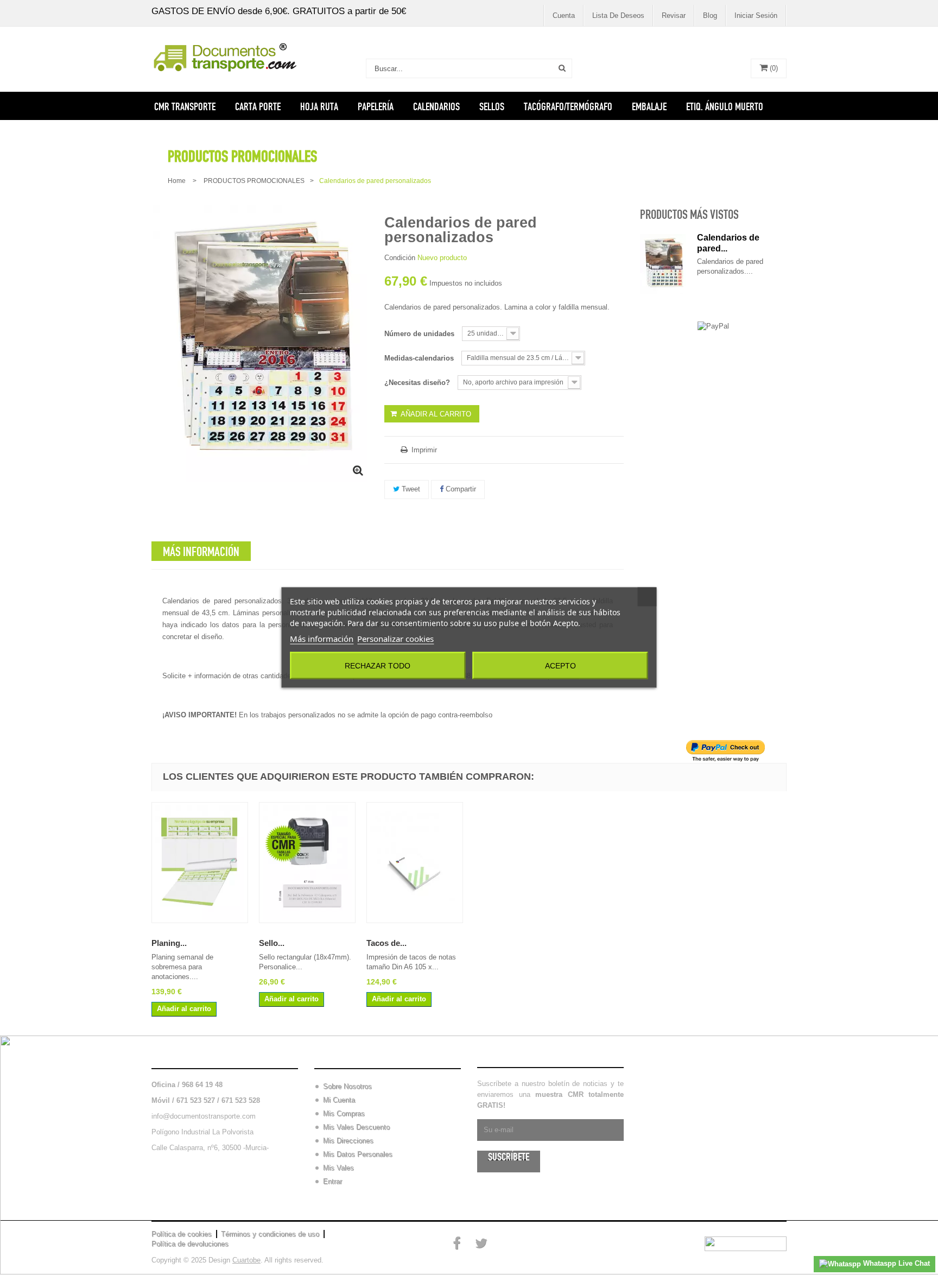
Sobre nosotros (347, 1086)
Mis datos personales (357, 1154)
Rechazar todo (377, 665)
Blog (710, 15)
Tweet (410, 489)
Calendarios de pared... (728, 243)
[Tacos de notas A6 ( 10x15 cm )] (414, 862)
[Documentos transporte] (224, 56)
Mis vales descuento (356, 1127)
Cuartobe (246, 1260)
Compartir (459, 489)
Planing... (169, 943)
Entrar (332, 1181)
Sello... (271, 943)
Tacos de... (386, 943)
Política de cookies (181, 1234)
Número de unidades (420, 334)
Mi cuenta (335, 1057)
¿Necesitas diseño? (418, 382)
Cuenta (564, 15)
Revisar (674, 15)
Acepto (560, 665)
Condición (399, 258)
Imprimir (423, 450)
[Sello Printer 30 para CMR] (307, 862)
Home (177, 181)
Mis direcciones (348, 1141)
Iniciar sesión (755, 15)
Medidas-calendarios (420, 358)
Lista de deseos (618, 15)
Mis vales (338, 1168)
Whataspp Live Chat (895, 1263)
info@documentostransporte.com (203, 1116)
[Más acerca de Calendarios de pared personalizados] (663, 264)
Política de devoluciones (190, 1244)
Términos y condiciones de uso (270, 1234)
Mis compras (344, 1113)
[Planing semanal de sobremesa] (199, 862)
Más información (321, 638)
